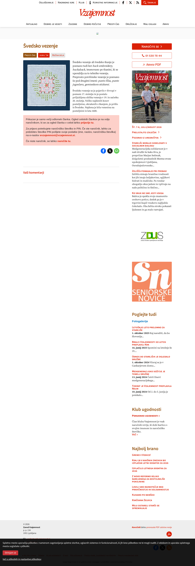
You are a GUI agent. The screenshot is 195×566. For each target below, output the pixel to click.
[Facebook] (103, 151)
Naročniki (136, 527)
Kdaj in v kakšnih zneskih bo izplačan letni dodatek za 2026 (150, 461)
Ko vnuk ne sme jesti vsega (148, 193)
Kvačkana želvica (142, 500)
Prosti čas (113, 24)
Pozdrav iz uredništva (145, 137)
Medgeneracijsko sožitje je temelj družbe (148, 372)
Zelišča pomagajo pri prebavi (149, 171)
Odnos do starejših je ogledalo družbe (151, 358)
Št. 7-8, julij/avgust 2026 (147, 127)
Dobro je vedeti (53, 24)
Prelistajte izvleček (144, 132)
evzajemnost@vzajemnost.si (57, 135)
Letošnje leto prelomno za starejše (148, 328)
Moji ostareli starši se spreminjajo (145, 507)
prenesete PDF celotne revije (159, 527)
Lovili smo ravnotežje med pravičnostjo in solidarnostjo (150, 488)
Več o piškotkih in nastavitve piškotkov (22, 559)
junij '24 (43, 55)
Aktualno (31, 24)
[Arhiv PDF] (169, 534)
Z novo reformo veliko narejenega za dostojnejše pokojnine (148, 479)
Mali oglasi (149, 24)
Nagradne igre (66, 2)
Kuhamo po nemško (143, 495)
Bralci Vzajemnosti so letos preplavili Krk (149, 343)
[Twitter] (110, 151)
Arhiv (166, 24)
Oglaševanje (46, 2)
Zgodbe (72, 24)
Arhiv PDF (153, 64)
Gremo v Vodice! (141, 455)
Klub (81, 2)
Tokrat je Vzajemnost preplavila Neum (152, 387)
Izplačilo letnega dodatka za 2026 (149, 469)
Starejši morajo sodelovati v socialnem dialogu (149, 144)
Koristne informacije (105, 2)
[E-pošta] (116, 151)
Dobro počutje (92, 24)
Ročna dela (58, 55)
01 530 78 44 (153, 55)
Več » (135, 434)
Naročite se (150, 46)
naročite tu (63, 141)
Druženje (131, 24)
